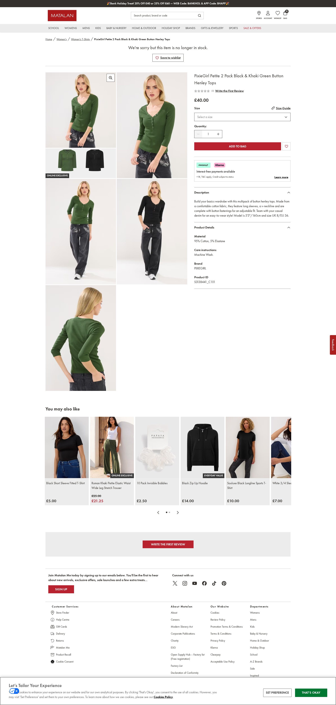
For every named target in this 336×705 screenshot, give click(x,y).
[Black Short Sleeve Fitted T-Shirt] (67, 447)
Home (49, 39)
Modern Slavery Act (182, 626)
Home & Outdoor (259, 640)
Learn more (281, 177)
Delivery (60, 633)
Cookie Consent (64, 661)
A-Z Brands (256, 661)
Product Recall (63, 654)
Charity (174, 640)
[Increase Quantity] (218, 134)
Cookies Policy (163, 697)
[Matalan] (62, 15)
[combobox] (242, 117)
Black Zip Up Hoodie (195, 483)
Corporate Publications (183, 633)
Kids (252, 626)
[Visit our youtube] (194, 583)
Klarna (214, 647)
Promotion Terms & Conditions (227, 626)
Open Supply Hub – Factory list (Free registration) (187, 656)
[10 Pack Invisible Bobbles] (157, 447)
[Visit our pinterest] (224, 583)
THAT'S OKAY (311, 693)
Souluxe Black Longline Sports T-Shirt (246, 485)
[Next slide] (178, 512)
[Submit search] (199, 15)
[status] (208, 134)
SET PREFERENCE (277, 693)
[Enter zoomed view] (111, 78)
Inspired (254, 675)
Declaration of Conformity (184, 672)
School (253, 654)
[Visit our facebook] (204, 583)
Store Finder (62, 612)
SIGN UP (61, 589)
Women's (62, 39)
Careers (175, 619)
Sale (252, 668)
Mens (253, 619)
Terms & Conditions (221, 633)
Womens (255, 612)
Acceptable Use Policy (222, 661)
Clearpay (215, 654)
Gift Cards (61, 626)
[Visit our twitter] (175, 583)
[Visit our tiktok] (214, 583)
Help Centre (62, 619)
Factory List (176, 665)
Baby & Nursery (258, 633)
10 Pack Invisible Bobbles (152, 483)
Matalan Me (63, 647)
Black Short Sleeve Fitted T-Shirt (65, 483)
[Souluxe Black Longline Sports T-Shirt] (248, 447)
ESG (173, 647)
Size (197, 108)
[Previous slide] (158, 512)
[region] (168, 691)
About (174, 612)
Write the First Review (229, 91)
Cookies (215, 612)
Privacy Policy (218, 640)
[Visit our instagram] (185, 583)
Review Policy (218, 619)
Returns (60, 640)
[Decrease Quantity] (198, 134)
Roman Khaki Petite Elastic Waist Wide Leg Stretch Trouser (111, 485)
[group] (51, 501)
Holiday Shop (257, 647)
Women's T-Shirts (80, 39)
